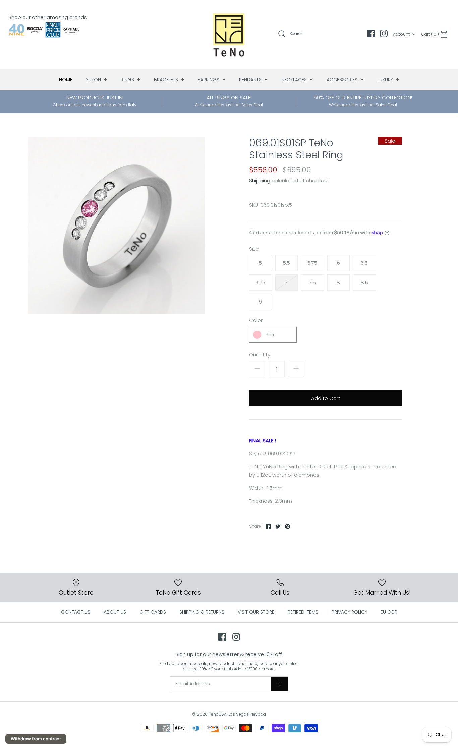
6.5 (364, 262)
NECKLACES (297, 79)
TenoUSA (218, 714)
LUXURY (388, 79)
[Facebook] (371, 33)
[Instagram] (384, 33)
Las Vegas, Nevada (247, 714)
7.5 (312, 282)
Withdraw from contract (36, 738)
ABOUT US (115, 612)
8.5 (364, 282)
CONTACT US (75, 612)
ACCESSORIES (345, 79)
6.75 (260, 282)
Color (256, 320)
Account (401, 34)
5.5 (286, 262)
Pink (270, 334)
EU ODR (389, 612)
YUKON (96, 79)
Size (254, 248)
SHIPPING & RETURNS (201, 612)
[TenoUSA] (229, 34)
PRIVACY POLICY (349, 612)
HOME (65, 79)
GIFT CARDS (152, 612)
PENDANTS (253, 79)
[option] (116, 225)
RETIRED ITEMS (303, 612)
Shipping (259, 180)
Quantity (259, 354)
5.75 (312, 262)
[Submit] (279, 684)
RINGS (130, 79)
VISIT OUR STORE (256, 612)
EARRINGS (212, 79)
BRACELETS (169, 79)
